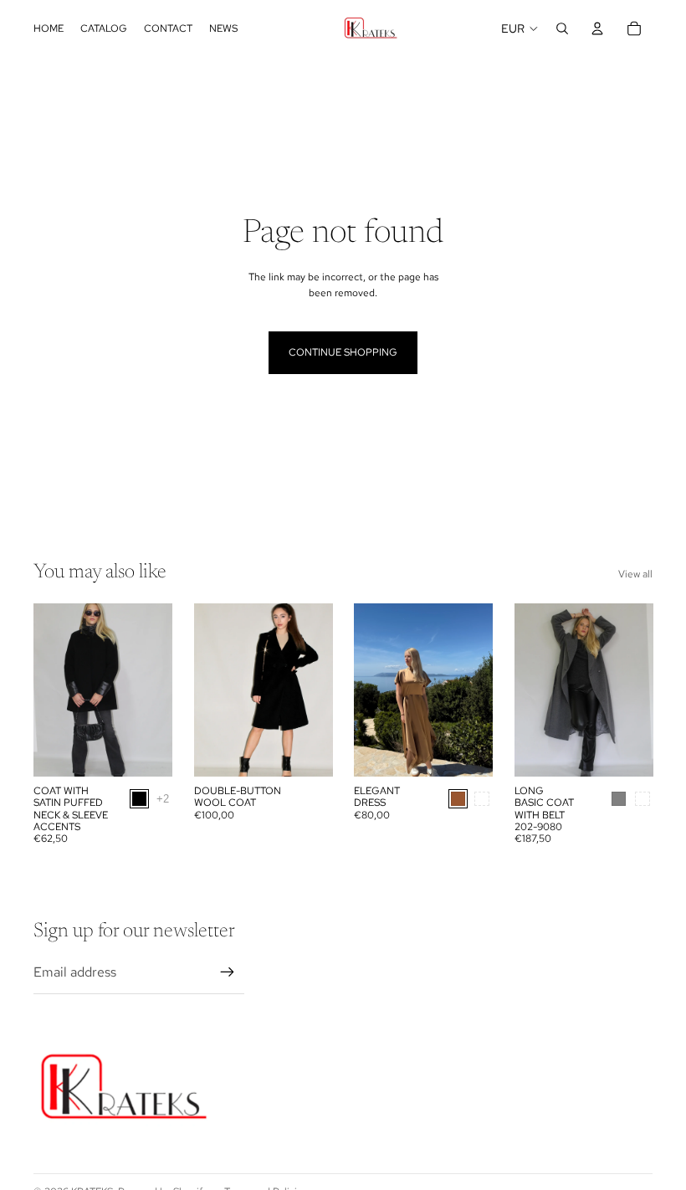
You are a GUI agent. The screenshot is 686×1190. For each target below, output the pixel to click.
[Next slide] (159, 690)
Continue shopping (343, 352)
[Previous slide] (46, 690)
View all (635, 574)
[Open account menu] (597, 28)
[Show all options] (162, 798)
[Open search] (562, 28)
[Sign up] (227, 972)
